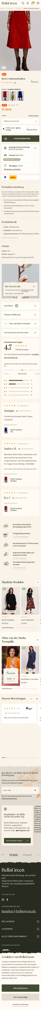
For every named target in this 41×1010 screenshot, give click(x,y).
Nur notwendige (21, 997)
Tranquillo (10, 8)
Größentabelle (33, 116)
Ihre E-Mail (7, 790)
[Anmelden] (27, 3)
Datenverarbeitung (9, 798)
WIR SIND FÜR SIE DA (20, 567)
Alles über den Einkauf (21, 536)
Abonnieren (35, 790)
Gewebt (18, 8)
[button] (37, 698)
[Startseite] (9, 3)
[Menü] (37, 3)
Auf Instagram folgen (14, 840)
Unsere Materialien (20, 558)
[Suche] (22, 3)
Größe (4, 116)
